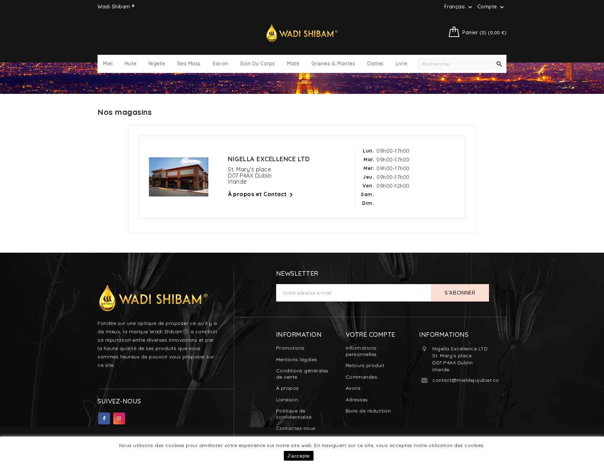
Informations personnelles (361, 351)
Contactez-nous (296, 428)
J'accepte (298, 456)
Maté (293, 64)
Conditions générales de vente (302, 373)
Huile (131, 64)
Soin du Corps (257, 64)
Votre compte (370, 334)
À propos (287, 388)
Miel (108, 64)
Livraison (287, 399)
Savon (220, 64)
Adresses (357, 399)
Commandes (362, 377)
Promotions (290, 348)
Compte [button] (491, 6)
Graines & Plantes (333, 64)
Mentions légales (296, 359)
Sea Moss (189, 64)
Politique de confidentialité (294, 414)
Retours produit (365, 365)
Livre (402, 64)
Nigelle (157, 64)
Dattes (375, 64)
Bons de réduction (368, 411)
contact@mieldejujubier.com (468, 380)
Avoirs (353, 388)
